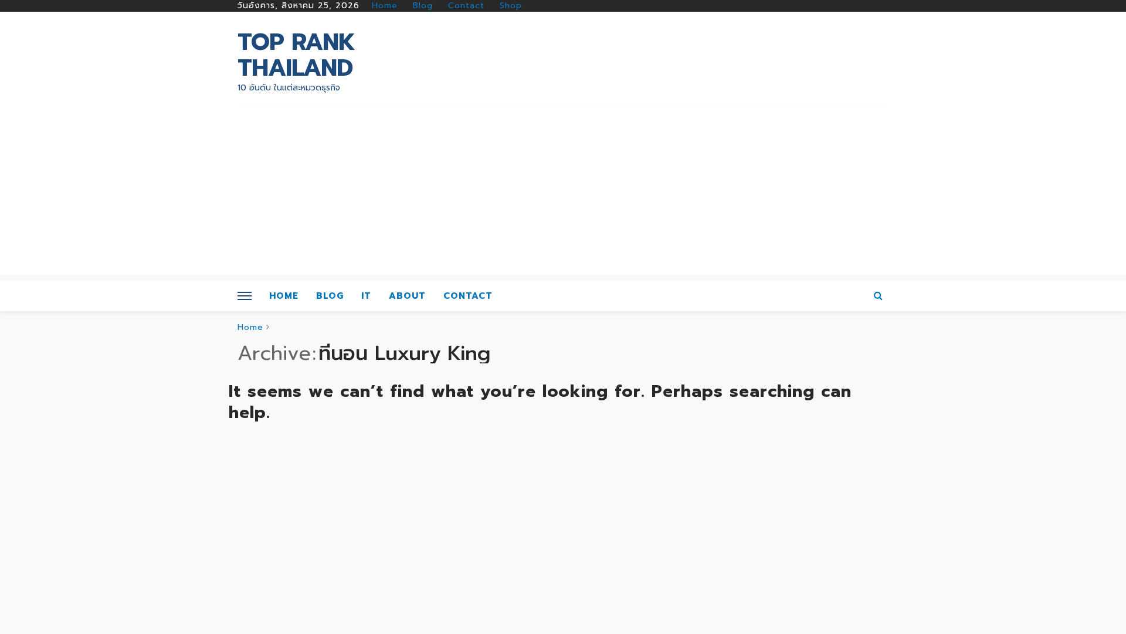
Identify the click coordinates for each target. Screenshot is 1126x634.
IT (366, 295)
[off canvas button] (245, 296)
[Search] (878, 296)
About (407, 295)
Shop (511, 6)
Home (385, 6)
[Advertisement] (563, 192)
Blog (423, 6)
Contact (466, 6)
